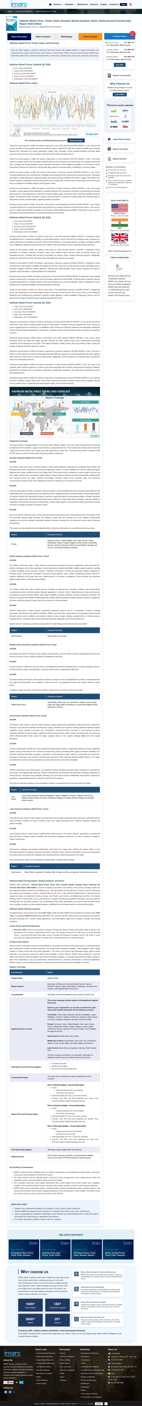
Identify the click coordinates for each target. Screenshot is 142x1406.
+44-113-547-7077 (117, 1370)
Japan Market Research (45, 1360)
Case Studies (41, 1383)
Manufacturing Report (44, 1373)
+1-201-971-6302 (116, 1360)
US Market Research (44, 1367)
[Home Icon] (50, 4)
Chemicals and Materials (90, 1367)
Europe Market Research (45, 1363)
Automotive (85, 1360)
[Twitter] (14, 1392)
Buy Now (119, 65)
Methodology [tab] (66, 37)
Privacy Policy (82, 1404)
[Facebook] (10, 1392)
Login (123, 4)
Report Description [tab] (19, 37)
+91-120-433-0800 (117, 1383)
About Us (94, 4)
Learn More (119, 94)
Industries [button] (69, 4)
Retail (84, 1390)
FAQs (62, 1373)
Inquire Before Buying (121, 139)
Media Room (82, 4)
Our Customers (66, 1367)
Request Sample (76, 140)
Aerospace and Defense (90, 1353)
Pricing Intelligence (43, 1370)
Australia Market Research (46, 1353)
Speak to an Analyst (120, 149)
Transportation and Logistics (91, 1397)
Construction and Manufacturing (93, 1370)
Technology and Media (89, 1394)
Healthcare (85, 1383)
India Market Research (45, 1356)
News (62, 1377)
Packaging (85, 1387)
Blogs (39, 1377)
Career (63, 1353)
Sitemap (63, 1380)
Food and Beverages (89, 1380)
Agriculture (85, 1356)
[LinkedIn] (5, 1392)
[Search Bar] (130, 4)
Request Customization (122, 75)
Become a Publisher (68, 1370)
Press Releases (42, 1380)
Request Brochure (120, 159)
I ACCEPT (99, 1404)
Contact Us (114, 4)
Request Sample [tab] (90, 37)
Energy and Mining (88, 1377)
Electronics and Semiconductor (92, 1373)
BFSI (83, 1363)
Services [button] (57, 4)
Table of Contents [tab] (43, 37)
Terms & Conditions (67, 1356)
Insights (103, 4)
